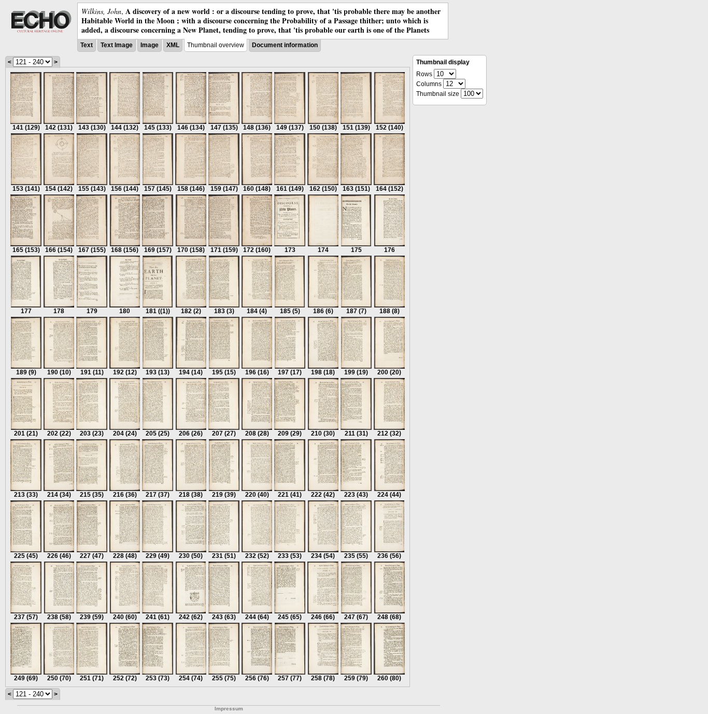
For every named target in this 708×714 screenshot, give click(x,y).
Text (86, 45)
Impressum (229, 708)
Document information (285, 45)
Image (149, 45)
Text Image (117, 45)
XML (172, 45)
